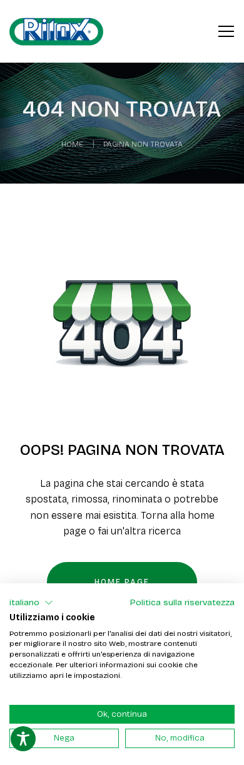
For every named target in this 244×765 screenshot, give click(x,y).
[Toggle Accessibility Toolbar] (23, 738)
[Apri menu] (226, 29)
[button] (31, 602)
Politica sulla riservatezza (182, 602)
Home (72, 144)
